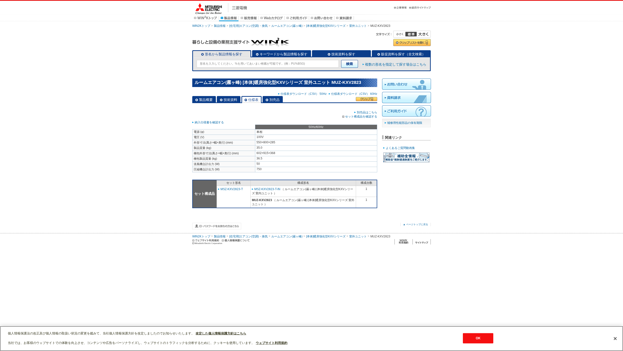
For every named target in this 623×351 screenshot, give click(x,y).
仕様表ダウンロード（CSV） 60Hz (354, 94)
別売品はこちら (367, 112)
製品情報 (220, 26)
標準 (411, 34)
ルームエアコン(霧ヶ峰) (286, 26)
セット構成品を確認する (361, 116)
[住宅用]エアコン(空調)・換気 (248, 26)
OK (478, 338)
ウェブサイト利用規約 (271, 343)
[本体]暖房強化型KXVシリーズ (326, 26)
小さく (402, 34)
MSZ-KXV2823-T (231, 189)
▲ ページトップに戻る (415, 224)
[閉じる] (615, 338)
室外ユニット (358, 26)
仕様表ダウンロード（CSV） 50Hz (304, 94)
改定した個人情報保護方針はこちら (221, 333)
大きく (421, 34)
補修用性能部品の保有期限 (404, 123)
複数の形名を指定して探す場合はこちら (395, 64)
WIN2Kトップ (201, 26)
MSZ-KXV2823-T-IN (267, 189)
